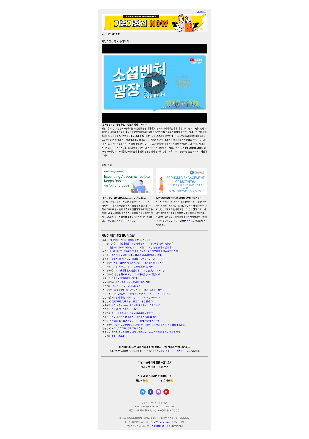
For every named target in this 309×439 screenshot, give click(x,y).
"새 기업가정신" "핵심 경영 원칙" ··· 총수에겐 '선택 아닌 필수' (144, 243)
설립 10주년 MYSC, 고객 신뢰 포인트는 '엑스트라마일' (136, 305)
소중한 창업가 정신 (120, 336)
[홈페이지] (142, 392)
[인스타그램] (158, 392)
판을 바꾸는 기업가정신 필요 (124, 309)
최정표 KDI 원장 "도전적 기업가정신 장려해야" (132, 312)
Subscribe (159, 425)
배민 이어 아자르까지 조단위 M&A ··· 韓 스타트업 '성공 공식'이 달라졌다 (141, 247)
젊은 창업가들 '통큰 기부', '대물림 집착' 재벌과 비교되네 (134, 320)
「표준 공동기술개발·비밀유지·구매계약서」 (166, 350)
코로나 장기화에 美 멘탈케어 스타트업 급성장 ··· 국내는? (140, 270)
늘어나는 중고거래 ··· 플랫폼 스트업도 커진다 (134, 266)
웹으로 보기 (202, 11)
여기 (195, 151)
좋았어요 (140, 380)
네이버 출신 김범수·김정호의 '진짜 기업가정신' (131, 239)
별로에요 (165, 380)
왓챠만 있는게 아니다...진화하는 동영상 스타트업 (133, 259)
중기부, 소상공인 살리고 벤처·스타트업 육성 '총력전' (133, 316)
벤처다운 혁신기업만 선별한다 (125, 278)
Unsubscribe (165, 421)
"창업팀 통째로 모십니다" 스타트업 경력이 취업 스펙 (137, 274)
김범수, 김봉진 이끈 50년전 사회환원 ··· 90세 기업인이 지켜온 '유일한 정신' (146, 332)
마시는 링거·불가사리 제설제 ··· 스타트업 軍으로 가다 (136, 297)
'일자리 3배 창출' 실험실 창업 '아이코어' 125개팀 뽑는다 (139, 289)
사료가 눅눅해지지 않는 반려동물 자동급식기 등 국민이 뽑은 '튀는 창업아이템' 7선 (150, 324)
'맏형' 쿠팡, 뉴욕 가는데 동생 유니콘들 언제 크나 (133, 301)
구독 (152, 425)
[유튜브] (166, 392)
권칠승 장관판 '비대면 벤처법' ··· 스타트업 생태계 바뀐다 (139, 262)
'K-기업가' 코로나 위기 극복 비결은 (127, 328)
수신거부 (154, 421)
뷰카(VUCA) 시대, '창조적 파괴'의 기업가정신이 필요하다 (137, 255)
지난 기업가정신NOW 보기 (155, 367)
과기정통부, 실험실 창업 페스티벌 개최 (133, 282)
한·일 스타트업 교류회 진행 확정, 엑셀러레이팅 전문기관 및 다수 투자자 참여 (144, 251)
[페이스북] (150, 392)
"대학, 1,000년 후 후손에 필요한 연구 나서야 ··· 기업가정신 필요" (142, 293)
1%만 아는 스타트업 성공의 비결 (126, 285)
